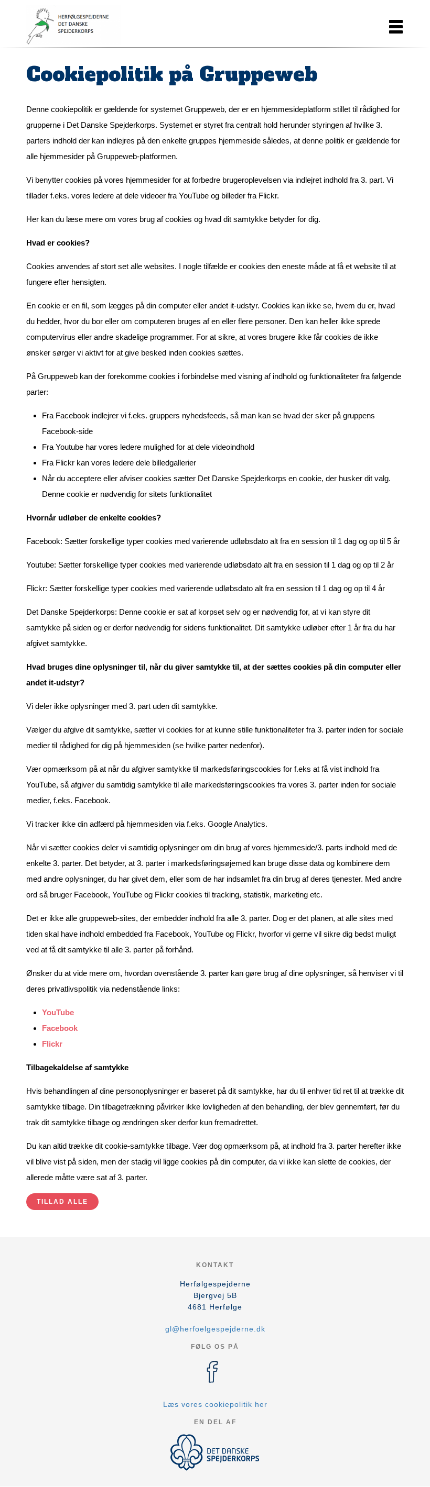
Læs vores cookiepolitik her (215, 1404)
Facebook (60, 1028)
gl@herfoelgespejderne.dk (215, 1329)
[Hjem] (73, 25)
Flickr (52, 1043)
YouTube (58, 1012)
